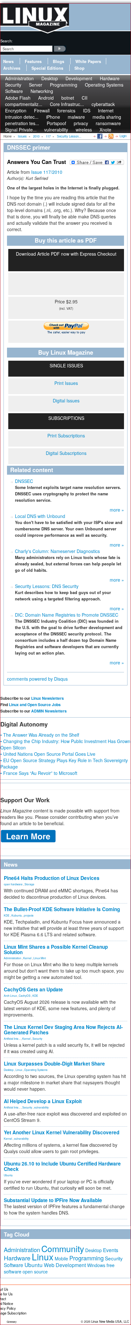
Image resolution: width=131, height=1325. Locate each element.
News (8, 61)
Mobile (61, 1258)
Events (110, 1249)
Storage (29, 884)
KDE (7, 915)
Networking (42, 91)
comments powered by (37, 679)
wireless (84, 129)
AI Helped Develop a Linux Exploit (43, 1101)
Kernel (27, 958)
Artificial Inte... (12, 1038)
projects (28, 915)
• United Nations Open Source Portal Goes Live (47, 754)
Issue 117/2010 (46, 172)
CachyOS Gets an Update (33, 989)
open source (35, 1271)
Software (14, 91)
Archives (11, 68)
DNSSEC (24, 481)
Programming (63, 84)
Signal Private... (21, 129)
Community (62, 1248)
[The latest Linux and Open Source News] (110, 136)
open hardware (13, 884)
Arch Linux (10, 995)
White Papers (88, 61)
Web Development (65, 1265)
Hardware (17, 1257)
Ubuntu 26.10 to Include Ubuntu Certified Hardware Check (62, 1166)
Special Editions (47, 68)
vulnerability (56, 129)
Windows (96, 1265)
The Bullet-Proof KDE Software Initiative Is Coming (62, 909)
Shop (79, 68)
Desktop (9, 1070)
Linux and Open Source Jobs (35, 704)
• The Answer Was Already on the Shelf (39, 735)
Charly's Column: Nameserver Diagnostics (57, 551)
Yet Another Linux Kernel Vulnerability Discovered (61, 1132)
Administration (12, 958)
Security (37, 1038)
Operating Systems (104, 84)
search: (6, 40)
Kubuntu (16, 915)
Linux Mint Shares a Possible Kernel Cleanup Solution (56, 949)
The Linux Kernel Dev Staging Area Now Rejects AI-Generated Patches (63, 1030)
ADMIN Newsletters (49, 711)
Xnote (105, 129)
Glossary (12, 1321)
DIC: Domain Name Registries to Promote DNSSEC (66, 615)
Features (33, 61)
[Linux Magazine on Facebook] (99, 136)
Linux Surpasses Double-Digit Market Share (54, 1063)
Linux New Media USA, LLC (110, 1321)
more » (117, 510)
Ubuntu (8, 1175)
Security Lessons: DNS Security (47, 586)
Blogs (58, 61)
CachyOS (25, 995)
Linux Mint (39, 958)
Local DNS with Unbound (40, 516)
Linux (19, 1070)
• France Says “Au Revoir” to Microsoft (38, 773)
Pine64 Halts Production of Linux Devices (52, 878)
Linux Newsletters (47, 698)
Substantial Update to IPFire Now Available (53, 1200)
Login (123, 136)
